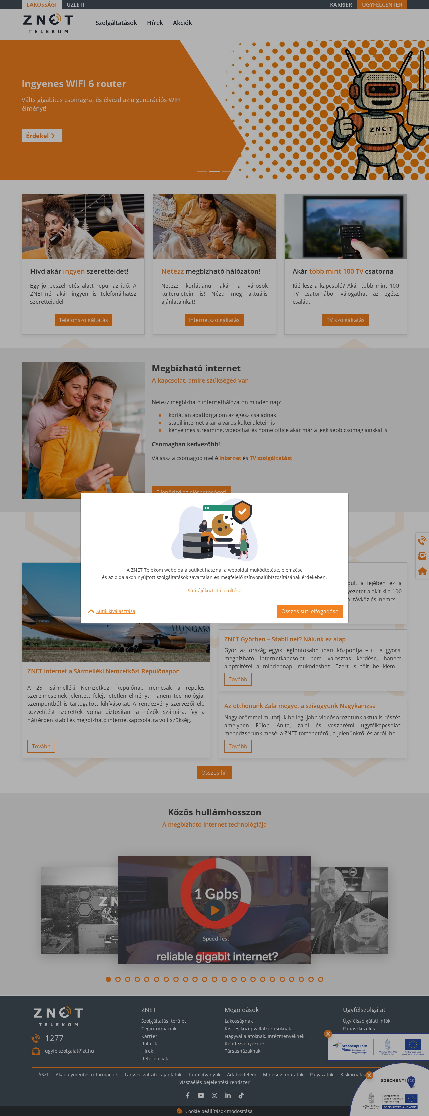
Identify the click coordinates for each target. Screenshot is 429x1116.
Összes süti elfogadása (310, 611)
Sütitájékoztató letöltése (214, 590)
